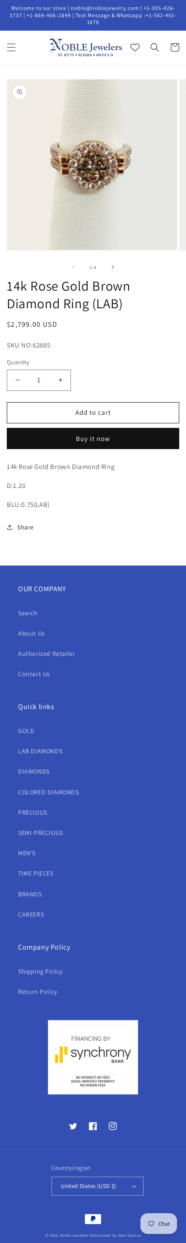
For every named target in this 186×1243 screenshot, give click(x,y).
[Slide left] (73, 267)
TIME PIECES (36, 873)
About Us (31, 633)
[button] (11, 47)
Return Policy (37, 992)
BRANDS (30, 894)
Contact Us (34, 674)
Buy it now (93, 438)
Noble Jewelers (74, 1235)
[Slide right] (113, 267)
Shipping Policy (40, 971)
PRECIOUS (32, 812)
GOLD (26, 731)
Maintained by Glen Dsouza (115, 1235)
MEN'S (27, 853)
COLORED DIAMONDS (48, 792)
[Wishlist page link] (135, 47)
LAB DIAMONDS (40, 751)
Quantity (18, 362)
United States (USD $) (88, 1186)
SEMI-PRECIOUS (40, 833)
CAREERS (31, 914)
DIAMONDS (34, 771)
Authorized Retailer (46, 653)
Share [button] (25, 527)
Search (28, 613)
